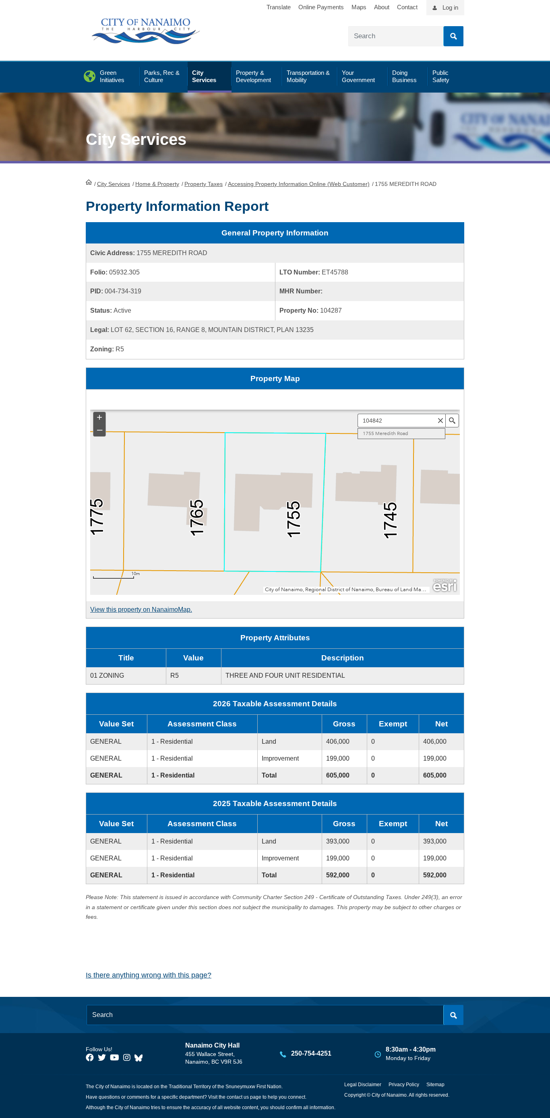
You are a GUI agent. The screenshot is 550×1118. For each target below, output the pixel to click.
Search (453, 36)
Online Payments (321, 7)
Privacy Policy (404, 1084)
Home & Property (157, 184)
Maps (359, 7)
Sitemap (435, 1084)
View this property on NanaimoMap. (141, 609)
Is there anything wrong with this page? (148, 975)
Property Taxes (203, 184)
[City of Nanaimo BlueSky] (140, 1058)
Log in (450, 7)
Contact (407, 7)
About (381, 7)
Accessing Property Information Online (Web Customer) (299, 184)
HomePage (89, 182)
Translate (279, 7)
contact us (238, 1097)
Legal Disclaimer (362, 1084)
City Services (113, 184)
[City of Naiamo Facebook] (90, 1058)
